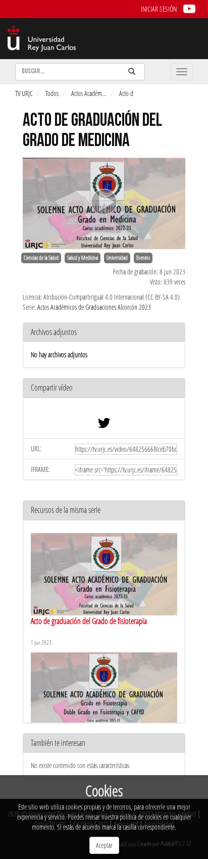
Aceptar (104, 845)
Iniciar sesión (159, 9)
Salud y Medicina (82, 257)
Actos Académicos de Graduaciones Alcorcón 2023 (94, 307)
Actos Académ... (89, 93)
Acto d (126, 93)
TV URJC (24, 93)
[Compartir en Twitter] (104, 425)
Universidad (117, 257)
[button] (104, 388)
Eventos (143, 257)
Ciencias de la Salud (41, 257)
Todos (52, 93)
